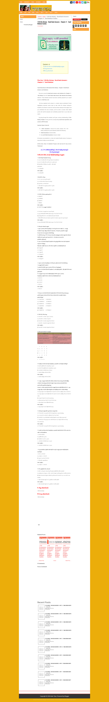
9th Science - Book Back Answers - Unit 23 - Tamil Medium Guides (58, 622)
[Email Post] (38, 524)
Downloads (27, 2)
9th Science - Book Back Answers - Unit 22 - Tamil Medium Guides (58, 630)
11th (29, 12)
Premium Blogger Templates (60, 699)
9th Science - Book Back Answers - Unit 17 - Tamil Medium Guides (58, 671)
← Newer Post (41, 560)
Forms (32, 2)
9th (37, 12)
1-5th (56, 12)
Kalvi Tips (53, 696)
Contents (45, 64)
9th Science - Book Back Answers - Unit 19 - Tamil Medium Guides (58, 655)
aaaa (44, 16)
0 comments (40, 26)
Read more (52, 608)
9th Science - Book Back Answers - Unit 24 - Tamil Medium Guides (58, 613)
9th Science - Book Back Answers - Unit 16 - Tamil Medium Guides (58, 680)
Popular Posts (77, 19)
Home (21, 2)
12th (25, 12)
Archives (84, 19)
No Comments (47, 609)
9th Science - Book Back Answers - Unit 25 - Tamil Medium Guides (58, 605)
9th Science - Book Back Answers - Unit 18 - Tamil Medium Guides (58, 663)
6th (51, 12)
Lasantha (52, 699)
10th (33, 12)
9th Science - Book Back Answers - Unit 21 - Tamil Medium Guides (58, 638)
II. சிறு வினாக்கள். (48, 68)
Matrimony (38, 2)
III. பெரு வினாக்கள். (48, 70)
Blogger (30, 24)
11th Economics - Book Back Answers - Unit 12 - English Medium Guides (43, 551)
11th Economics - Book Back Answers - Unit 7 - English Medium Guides (51, 551)
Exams (44, 2)
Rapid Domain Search (71, 699)
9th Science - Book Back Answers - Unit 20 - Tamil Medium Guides (58, 646)
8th (42, 12)
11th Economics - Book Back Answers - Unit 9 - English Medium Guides (59, 551)
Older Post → (68, 560)
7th (47, 12)
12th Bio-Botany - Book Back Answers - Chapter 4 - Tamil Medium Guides (54, 22)
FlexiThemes (40, 699)
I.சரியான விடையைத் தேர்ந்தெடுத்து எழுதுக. (54, 66)
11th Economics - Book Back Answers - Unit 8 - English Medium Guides (66, 551)
